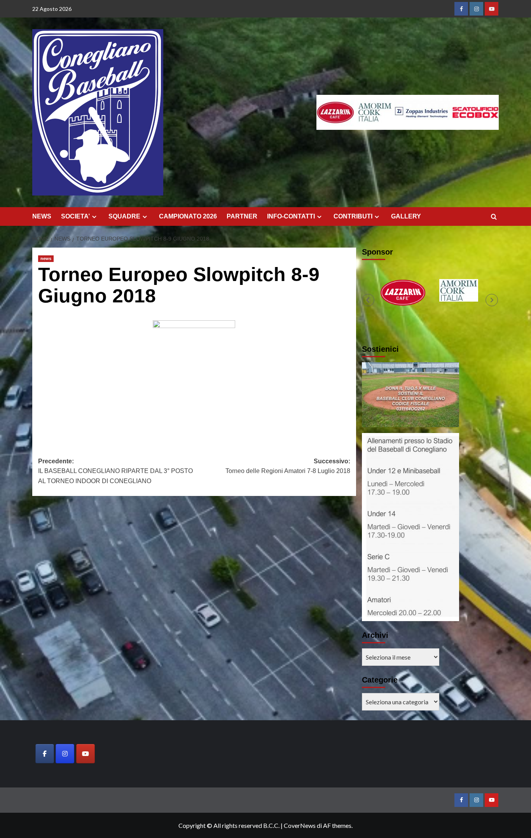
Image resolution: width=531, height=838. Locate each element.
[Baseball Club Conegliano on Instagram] (65, 753)
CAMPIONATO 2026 (188, 216)
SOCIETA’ (75, 216)
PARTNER (242, 216)
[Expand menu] (94, 216)
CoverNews (300, 825)
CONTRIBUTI (353, 216)
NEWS (41, 216)
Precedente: (115, 471)
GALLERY (406, 216)
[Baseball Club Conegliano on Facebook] (44, 753)
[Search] (494, 217)
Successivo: (287, 466)
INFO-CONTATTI (291, 216)
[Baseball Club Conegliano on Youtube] (85, 753)
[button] (368, 300)
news (45, 258)
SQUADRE (124, 216)
